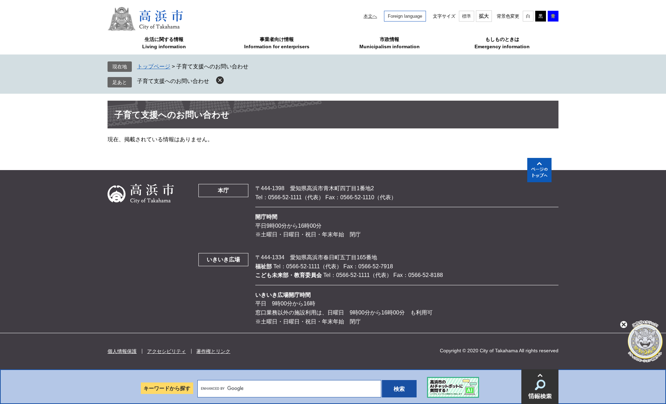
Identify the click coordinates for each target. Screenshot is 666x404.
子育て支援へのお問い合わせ (173, 81)
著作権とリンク (213, 351)
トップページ (153, 66)
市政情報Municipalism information (389, 42)
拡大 (484, 16)
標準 (466, 16)
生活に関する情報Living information (164, 42)
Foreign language (405, 16)
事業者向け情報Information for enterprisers (276, 42)
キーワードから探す (167, 388)
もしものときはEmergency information (502, 42)
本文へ (370, 16)
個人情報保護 (122, 351)
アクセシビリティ (166, 351)
